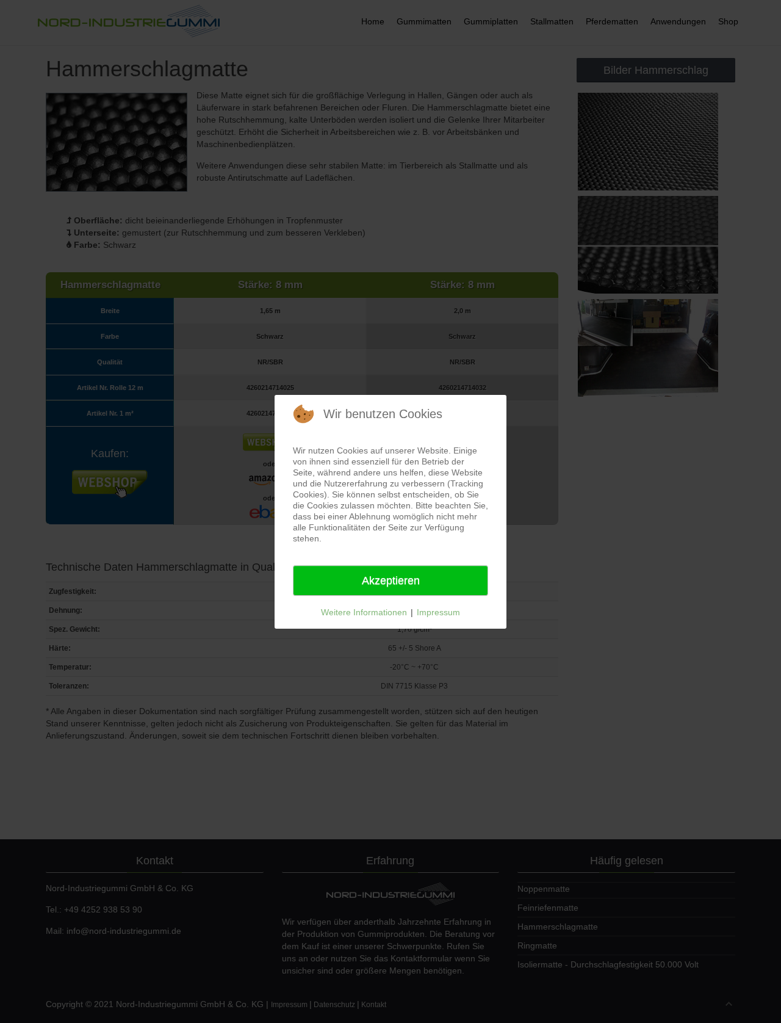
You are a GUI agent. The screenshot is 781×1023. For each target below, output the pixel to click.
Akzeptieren (391, 580)
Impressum (438, 612)
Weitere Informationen (364, 612)
